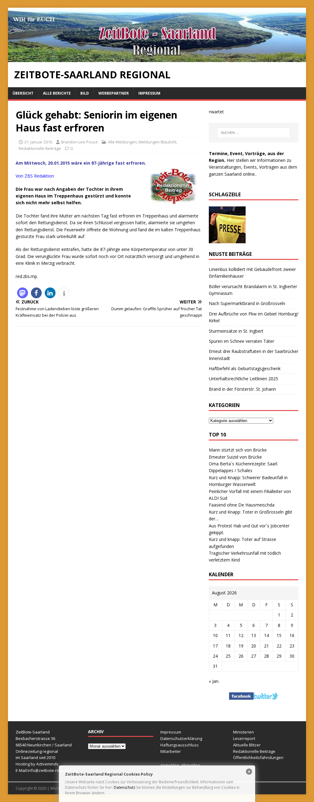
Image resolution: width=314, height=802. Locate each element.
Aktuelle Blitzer (247, 745)
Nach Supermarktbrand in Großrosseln (247, 303)
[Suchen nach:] (253, 132)
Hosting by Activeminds (37, 764)
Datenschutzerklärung (181, 738)
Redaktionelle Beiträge (40, 148)
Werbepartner (113, 93)
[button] (22, 293)
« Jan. (214, 681)
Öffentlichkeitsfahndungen (258, 757)
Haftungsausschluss (179, 745)
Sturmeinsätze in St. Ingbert (236, 331)
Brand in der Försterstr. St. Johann (242, 389)
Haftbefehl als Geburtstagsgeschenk (245, 368)
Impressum (149, 93)
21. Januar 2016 (38, 142)
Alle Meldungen (122, 142)
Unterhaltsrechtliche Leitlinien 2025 (243, 378)
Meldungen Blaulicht (157, 142)
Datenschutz (124, 787)
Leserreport (244, 738)
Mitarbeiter (170, 751)
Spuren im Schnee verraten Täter (241, 341)
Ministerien (243, 732)
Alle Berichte (57, 93)
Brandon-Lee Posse (79, 142)
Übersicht (23, 93)
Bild (84, 93)
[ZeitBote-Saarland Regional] (157, 58)
